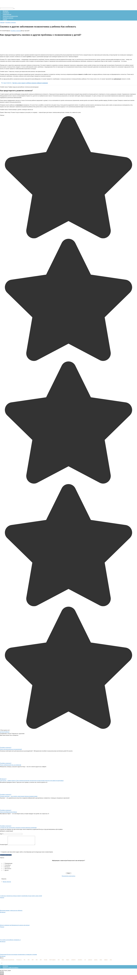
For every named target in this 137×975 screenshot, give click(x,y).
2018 (28, 959)
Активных (7, 867)
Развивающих (8, 863)
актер (111, 959)
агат (85, 959)
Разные (5, 19)
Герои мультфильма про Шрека (8, 812)
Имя (1, 834)
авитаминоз (73, 959)
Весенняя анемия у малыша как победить (11, 910)
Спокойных (8, 865)
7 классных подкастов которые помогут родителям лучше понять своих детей (21, 895)
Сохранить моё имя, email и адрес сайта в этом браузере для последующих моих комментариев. (27, 852)
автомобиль (80, 959)
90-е (24, 959)
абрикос (67, 959)
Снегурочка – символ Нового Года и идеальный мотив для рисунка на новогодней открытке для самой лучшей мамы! (32, 780)
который (2, 732)
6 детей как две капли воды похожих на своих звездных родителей (18, 827)
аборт (63, 959)
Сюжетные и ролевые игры (10, 16)
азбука (101, 959)
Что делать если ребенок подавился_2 (10, 940)
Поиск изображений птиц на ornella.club (10, 765)
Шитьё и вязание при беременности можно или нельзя (14, 925)
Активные (5, 11)
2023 (41, 959)
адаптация (90, 959)
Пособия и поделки (8, 18)
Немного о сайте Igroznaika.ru (10, 967)
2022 (37, 959)
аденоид (95, 959)
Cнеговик (45, 959)
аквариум (105, 959)
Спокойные (6, 12)
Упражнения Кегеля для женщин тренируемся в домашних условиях (18, 954)
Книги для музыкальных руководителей (11, 749)
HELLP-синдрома (52, 959)
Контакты (5, 966)
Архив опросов (7, 881)
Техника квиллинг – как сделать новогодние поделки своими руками (18, 796)
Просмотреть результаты (68, 876)
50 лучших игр (19, 959)
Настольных (8, 868)
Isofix (59, 959)
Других (6, 870)
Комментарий (3, 844)
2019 (32, 959)
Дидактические (7, 14)
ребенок (7, 732)
